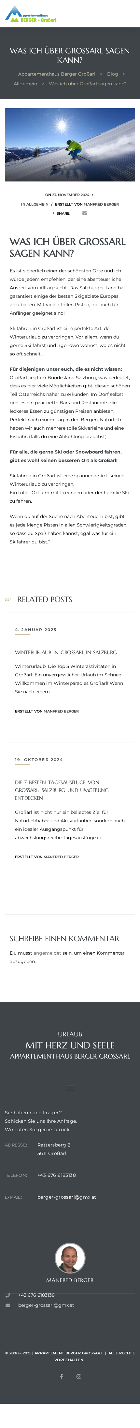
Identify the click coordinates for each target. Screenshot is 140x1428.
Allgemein (37, 204)
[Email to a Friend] (84, 213)
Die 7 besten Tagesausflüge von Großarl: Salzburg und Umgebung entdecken (61, 790)
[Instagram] (79, 1376)
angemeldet (47, 953)
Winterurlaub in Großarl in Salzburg (66, 652)
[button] (70, 1088)
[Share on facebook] (75, 213)
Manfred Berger (101, 204)
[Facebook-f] (61, 1376)
